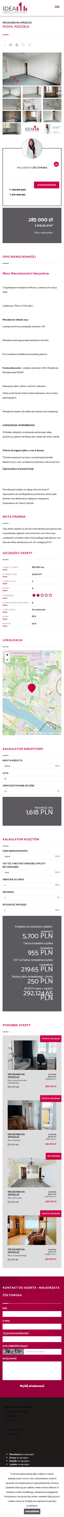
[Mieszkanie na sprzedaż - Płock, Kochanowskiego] (32, 1239)
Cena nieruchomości (15, 851)
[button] (31, 688)
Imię (5, 1308)
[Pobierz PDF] (17, 45)
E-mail (6, 1321)
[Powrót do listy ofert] (5, 45)
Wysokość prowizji (14, 905)
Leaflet (31, 734)
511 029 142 (18, 195)
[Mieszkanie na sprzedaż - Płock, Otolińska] (32, 1124)
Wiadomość (10, 1359)
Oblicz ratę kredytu (43, 233)
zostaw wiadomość (46, 185)
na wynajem (21, 1454)
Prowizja (8, 892)
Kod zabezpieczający (15, 1346)
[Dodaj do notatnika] (23, 45)
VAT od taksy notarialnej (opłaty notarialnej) (24, 865)
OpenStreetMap (44, 734)
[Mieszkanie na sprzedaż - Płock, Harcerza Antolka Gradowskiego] (32, 1065)
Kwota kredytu (13, 760)
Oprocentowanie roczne (18, 786)
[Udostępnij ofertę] (29, 45)
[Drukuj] (10, 45)
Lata (5, 773)
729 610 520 (18, 190)
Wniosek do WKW (13, 880)
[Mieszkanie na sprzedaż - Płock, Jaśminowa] (32, 1181)
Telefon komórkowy (16, 1333)
